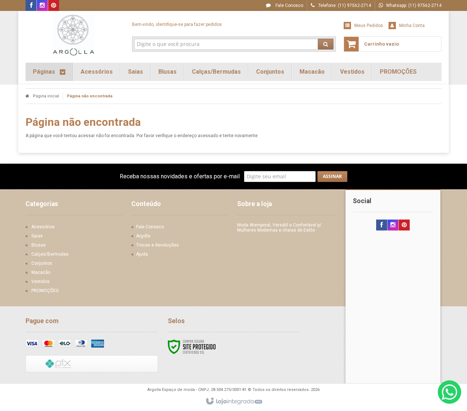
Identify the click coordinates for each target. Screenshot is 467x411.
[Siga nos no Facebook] (31, 5)
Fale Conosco (288, 5)
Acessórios (43, 226)
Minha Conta (412, 25)
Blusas (38, 245)
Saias (37, 236)
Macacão (40, 272)
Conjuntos (41, 263)
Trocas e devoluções (157, 245)
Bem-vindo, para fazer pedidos (177, 24)
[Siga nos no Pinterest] (53, 5)
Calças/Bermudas (50, 254)
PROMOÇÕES (44, 290)
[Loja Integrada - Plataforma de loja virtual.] (233, 401)
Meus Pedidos (368, 25)
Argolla (143, 236)
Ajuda (142, 254)
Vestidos (40, 281)
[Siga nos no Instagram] (42, 5)
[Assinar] (332, 176)
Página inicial (46, 96)
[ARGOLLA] (73, 35)
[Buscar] (325, 44)
